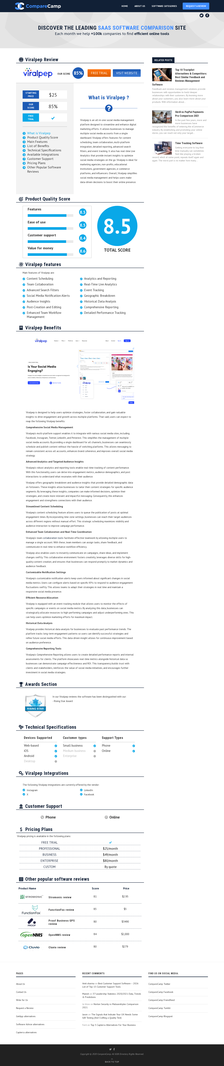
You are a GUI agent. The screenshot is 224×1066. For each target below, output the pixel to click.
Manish (85, 993)
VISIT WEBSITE (126, 73)
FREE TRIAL (99, 73)
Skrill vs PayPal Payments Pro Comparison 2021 (189, 113)
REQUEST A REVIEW (196, 6)
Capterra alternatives (26, 1032)
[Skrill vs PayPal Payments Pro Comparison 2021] (162, 116)
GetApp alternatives (26, 1016)
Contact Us (21, 992)
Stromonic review (60, 897)
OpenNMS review (59, 935)
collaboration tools (53, 537)
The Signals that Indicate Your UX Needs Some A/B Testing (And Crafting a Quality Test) (110, 1016)
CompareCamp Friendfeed (161, 1000)
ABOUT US (139, 6)
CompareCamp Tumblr (159, 1008)
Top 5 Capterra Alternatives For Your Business (113, 1024)
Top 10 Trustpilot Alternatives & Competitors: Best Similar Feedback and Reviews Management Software (179, 77)
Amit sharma (88, 983)
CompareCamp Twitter (159, 983)
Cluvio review (57, 947)
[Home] (38, 6)
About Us (20, 983)
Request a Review (24, 1008)
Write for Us (22, 1000)
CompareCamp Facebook (160, 992)
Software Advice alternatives (30, 1024)
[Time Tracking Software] (162, 148)
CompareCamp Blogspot (160, 1016)
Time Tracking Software (189, 143)
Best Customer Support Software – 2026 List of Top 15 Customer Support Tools (110, 985)
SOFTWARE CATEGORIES (164, 6)
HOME (125, 6)
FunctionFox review (61, 909)
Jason (85, 1014)
